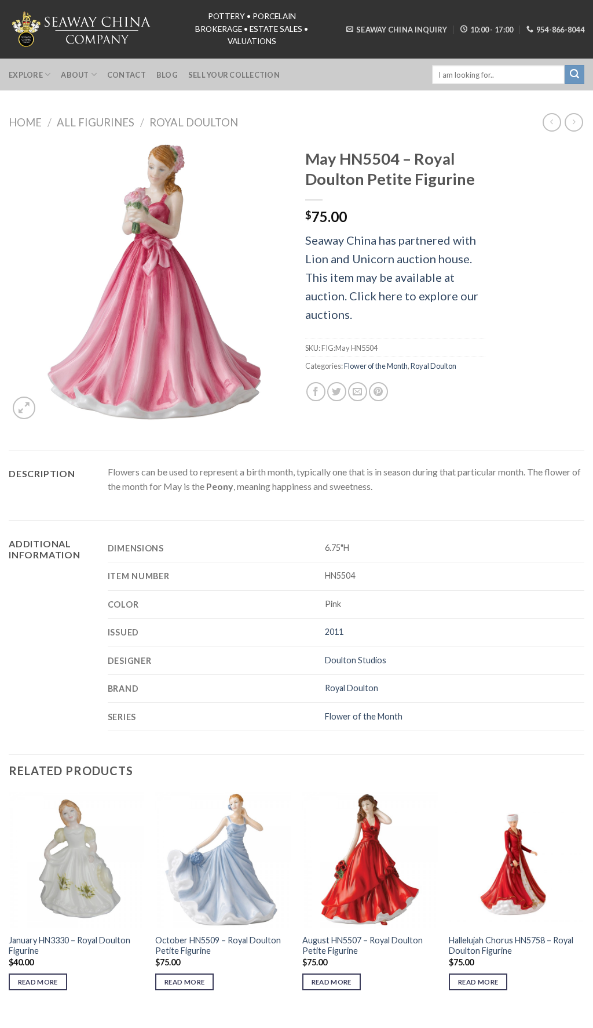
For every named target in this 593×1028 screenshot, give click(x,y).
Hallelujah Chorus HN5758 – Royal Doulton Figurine (511, 945)
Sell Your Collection (234, 74)
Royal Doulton (193, 122)
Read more (38, 982)
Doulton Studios (355, 660)
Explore (26, 74)
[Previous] (9, 901)
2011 (334, 632)
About (75, 74)
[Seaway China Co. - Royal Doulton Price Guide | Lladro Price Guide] (82, 29)
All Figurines (95, 122)
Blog (167, 74)
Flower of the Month (376, 365)
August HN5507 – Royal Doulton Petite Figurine (362, 945)
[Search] (574, 75)
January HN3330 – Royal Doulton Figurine (69, 945)
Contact (126, 74)
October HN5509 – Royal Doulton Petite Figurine (218, 945)
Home (25, 122)
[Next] (583, 901)
